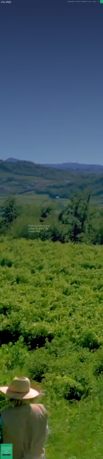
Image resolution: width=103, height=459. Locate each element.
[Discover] (29, 233)
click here (6, 451)
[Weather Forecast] (98, 1)
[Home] (6, 2)
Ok (6, 454)
